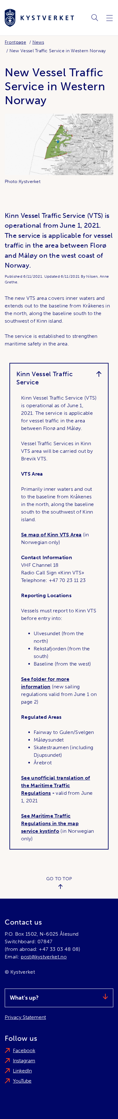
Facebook (24, 1050)
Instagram (24, 1061)
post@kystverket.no (44, 957)
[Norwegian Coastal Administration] (39, 18)
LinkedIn (22, 1071)
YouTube (22, 1081)
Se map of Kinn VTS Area (51, 535)
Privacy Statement (25, 1017)
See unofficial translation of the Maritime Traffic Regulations (55, 785)
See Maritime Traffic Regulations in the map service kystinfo (50, 823)
